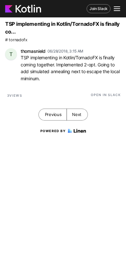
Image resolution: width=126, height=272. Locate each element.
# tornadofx (16, 39)
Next (76, 114)
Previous (53, 114)
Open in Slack (106, 95)
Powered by (53, 131)
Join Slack (98, 8)
